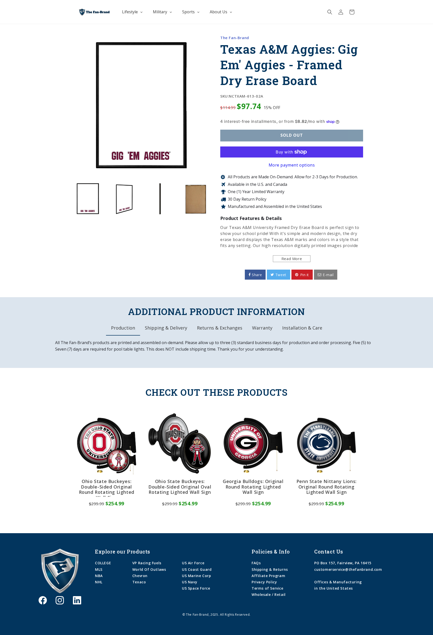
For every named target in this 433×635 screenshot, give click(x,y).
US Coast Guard (196, 569)
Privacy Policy (264, 582)
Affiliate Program (268, 575)
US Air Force (193, 563)
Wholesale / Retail (269, 594)
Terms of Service (267, 588)
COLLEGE (103, 563)
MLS (98, 569)
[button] (329, 12)
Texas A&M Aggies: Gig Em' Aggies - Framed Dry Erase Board (289, 64)
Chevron (140, 575)
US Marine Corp (196, 575)
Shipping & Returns (270, 569)
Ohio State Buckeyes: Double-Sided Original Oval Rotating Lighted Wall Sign (179, 487)
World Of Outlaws (149, 569)
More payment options (292, 165)
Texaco (139, 582)
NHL (98, 582)
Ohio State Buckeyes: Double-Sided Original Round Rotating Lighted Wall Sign (106, 488)
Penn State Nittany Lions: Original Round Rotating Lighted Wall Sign (326, 487)
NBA (99, 575)
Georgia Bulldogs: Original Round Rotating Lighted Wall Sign (253, 487)
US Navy (189, 582)
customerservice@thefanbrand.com (348, 569)
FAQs (256, 563)
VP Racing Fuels (146, 563)
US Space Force (196, 588)
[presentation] (65, 198)
